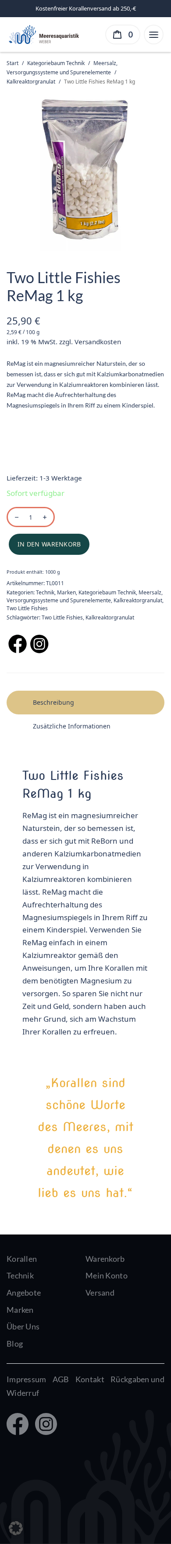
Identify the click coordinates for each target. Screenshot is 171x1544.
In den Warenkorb (49, 544)
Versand (100, 1292)
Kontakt (89, 1379)
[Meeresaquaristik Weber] (43, 34)
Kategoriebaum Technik (56, 63)
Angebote (24, 1292)
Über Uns (23, 1326)
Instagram (44, 1425)
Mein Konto (107, 1275)
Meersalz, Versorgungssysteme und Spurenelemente (85, 596)
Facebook (17, 1425)
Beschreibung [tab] (53, 702)
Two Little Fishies (27, 608)
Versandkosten (98, 341)
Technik (45, 592)
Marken (66, 592)
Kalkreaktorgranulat (31, 81)
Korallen (22, 1259)
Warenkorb (105, 1259)
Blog (15, 1343)
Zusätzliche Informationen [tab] (71, 726)
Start (12, 63)
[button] (16, 1528)
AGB (61, 1379)
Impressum (26, 1379)
